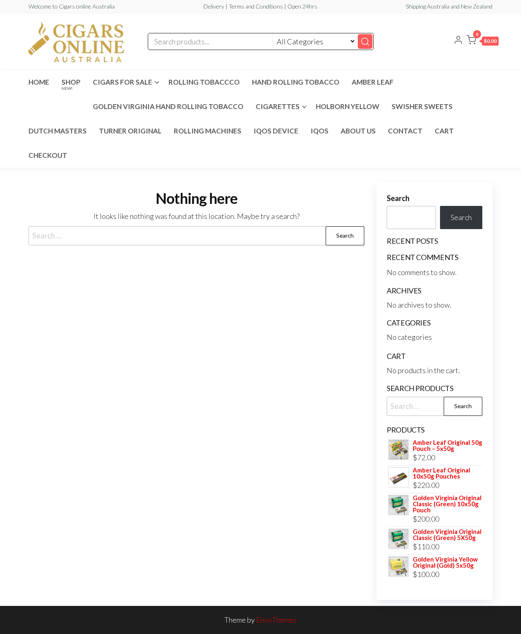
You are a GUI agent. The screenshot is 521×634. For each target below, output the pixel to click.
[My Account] (458, 40)
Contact (405, 131)
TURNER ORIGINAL (130, 131)
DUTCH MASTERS (57, 131)
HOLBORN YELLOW (347, 106)
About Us (358, 131)
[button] (482, 41)
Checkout (47, 155)
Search (398, 198)
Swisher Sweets (422, 106)
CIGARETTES (278, 106)
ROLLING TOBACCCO (204, 82)
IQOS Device (276, 131)
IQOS (319, 131)
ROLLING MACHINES (207, 131)
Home (38, 82)
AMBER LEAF (373, 82)
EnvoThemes (276, 619)
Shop (71, 84)
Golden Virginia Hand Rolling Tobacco (168, 106)
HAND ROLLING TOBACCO (295, 82)
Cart (444, 131)
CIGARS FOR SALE (122, 82)
